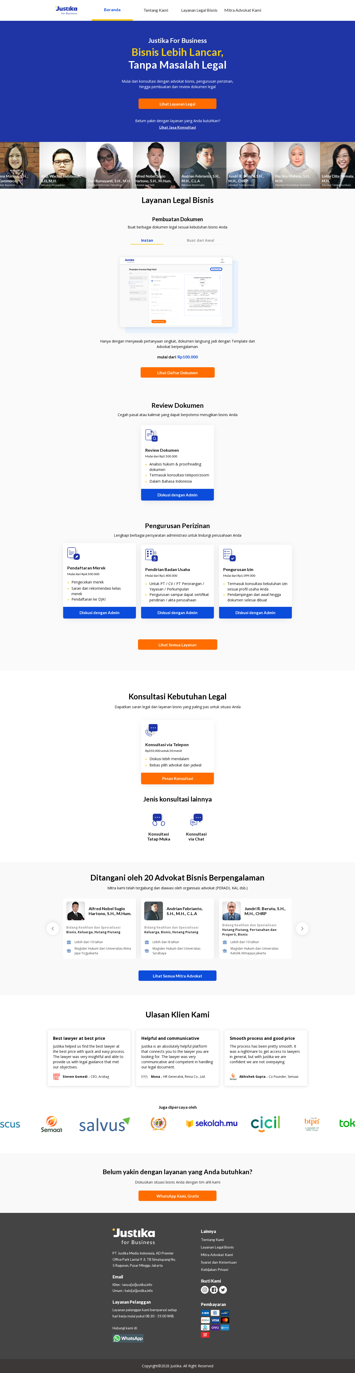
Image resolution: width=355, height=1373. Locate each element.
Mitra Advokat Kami (242, 10)
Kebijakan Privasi (214, 1269)
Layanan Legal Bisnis (199, 10)
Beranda (112, 9)
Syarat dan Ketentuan (219, 1262)
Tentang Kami (155, 10)
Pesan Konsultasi (177, 778)
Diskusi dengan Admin (177, 494)
